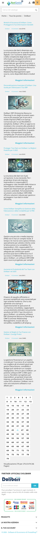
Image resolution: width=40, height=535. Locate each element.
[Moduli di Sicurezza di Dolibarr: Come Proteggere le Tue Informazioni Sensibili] (20, 40)
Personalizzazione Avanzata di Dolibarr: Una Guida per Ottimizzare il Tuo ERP (20, 86)
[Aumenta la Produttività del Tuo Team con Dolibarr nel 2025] (20, 286)
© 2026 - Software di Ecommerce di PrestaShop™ (19, 532)
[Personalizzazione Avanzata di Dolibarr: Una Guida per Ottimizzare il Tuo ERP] (20, 102)
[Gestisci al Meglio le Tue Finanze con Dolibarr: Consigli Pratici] (20, 349)
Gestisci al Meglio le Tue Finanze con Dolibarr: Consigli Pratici (17, 333)
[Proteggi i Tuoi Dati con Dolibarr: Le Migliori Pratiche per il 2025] (20, 165)
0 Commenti (15, 28)
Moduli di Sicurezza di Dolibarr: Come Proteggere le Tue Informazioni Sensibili (18, 23)
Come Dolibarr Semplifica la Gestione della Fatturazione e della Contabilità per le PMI (19, 210)
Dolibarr (7, 28)
